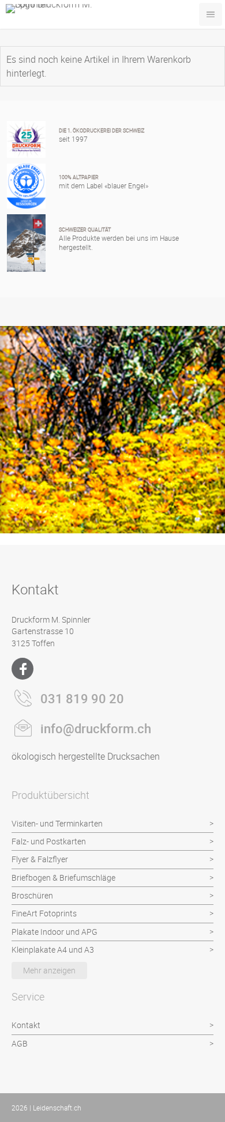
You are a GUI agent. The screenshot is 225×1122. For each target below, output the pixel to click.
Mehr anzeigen (49, 970)
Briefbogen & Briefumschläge (63, 877)
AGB (20, 1043)
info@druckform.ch (95, 728)
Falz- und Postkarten (49, 841)
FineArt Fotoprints (44, 913)
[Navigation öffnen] (210, 14)
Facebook (22, 669)
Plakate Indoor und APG (54, 931)
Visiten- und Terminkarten (57, 823)
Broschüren (32, 895)
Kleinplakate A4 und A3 (53, 949)
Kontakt (26, 1024)
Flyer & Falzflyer (40, 859)
